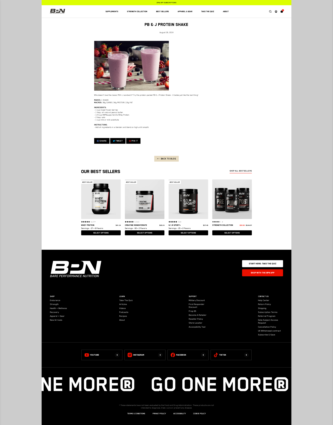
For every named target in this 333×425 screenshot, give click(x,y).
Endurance (55, 300)
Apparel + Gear (57, 316)
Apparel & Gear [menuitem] (185, 11)
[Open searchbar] (270, 11)
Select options (101, 233)
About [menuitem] (226, 11)
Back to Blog (168, 159)
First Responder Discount (196, 305)
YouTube (94, 355)
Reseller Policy (196, 319)
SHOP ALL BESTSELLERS (241, 171)
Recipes (123, 316)
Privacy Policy (159, 414)
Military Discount (197, 300)
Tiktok (222, 355)
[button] (84, 199)
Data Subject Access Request (268, 321)
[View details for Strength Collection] (232, 199)
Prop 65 (192, 311)
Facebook (181, 355)
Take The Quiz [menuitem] (207, 11)
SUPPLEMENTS (111, 11)
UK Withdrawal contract (269, 331)
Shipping (262, 308)
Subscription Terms (267, 312)
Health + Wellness (58, 308)
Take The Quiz (126, 300)
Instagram (138, 355)
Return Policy (264, 304)
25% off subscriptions (166, 3)
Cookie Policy (199, 414)
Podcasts (123, 312)
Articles (123, 304)
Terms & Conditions (136, 414)
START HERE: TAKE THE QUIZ (262, 263)
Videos (122, 308)
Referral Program (267, 316)
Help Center (263, 300)
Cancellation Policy (267, 327)
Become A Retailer (198, 315)
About (122, 320)
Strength (54, 304)
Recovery (54, 312)
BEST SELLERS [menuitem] (162, 11)
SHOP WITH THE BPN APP (262, 273)
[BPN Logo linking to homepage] (57, 11)
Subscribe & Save (266, 335)
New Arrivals (56, 320)
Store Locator (195, 323)
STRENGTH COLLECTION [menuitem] (137, 11)
